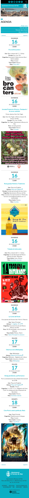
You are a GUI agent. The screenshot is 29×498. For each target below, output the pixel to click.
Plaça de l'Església (16, 189)
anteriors (3, 35)
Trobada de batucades (14, 249)
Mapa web (19, 487)
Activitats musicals (16, 260)
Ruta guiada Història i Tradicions (14, 184)
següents (25, 35)
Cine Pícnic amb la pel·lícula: (14, 410)
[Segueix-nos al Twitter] (12, 2)
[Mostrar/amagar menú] (3, 9)
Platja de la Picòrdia (16, 355)
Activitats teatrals (16, 395)
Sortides (16, 129)
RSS (13, 487)
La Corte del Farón (14, 317)
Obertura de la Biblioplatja (14, 350)
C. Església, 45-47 (16, 323)
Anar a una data (23, 32)
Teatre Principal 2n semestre (16, 335)
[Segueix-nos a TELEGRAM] (19, 2)
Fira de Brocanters (14, 50)
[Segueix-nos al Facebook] (9, 2)
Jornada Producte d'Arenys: (14, 110)
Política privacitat (21, 485)
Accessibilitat (7, 487)
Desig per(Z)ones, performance (14, 376)
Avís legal (12, 485)
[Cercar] (26, 2)
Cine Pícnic (16, 422)
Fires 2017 (16, 64)
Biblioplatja (16, 361)
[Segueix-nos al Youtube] (14, 2)
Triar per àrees (24, 28)
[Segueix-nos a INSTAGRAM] (17, 2)
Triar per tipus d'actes (22, 30)
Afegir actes (24, 26)
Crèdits (25, 487)
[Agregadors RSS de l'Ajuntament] (22, 2)
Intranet (4, 485)
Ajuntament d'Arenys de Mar (10, 6)
